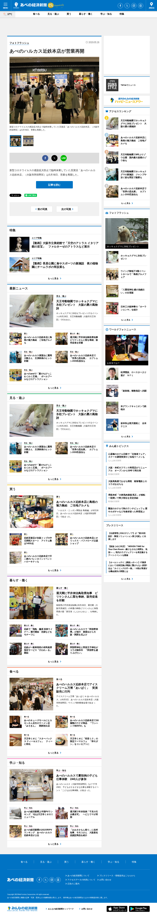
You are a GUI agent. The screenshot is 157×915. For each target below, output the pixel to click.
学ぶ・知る (106, 13)
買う (69, 13)
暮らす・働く (86, 13)
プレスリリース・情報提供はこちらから (117, 875)
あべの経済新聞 (30, 5)
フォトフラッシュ (19, 42)
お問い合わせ (105, 879)
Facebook (120, 5)
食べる (36, 13)
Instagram (133, 5)
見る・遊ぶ (53, 13)
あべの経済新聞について (78, 875)
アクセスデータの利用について (81, 879)
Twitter (127, 5)
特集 (122, 13)
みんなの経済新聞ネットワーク (22, 909)
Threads (140, 5)
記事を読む (54, 184)
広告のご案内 (73, 883)
